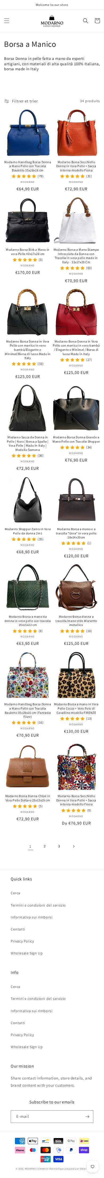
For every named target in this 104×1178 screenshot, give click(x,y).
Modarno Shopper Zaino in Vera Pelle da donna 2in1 (28, 531)
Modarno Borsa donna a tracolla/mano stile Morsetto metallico (76, 621)
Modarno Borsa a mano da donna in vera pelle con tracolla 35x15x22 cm (28, 621)
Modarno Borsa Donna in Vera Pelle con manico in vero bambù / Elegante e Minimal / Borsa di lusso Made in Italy (76, 347)
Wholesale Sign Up (27, 953)
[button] (7, 21)
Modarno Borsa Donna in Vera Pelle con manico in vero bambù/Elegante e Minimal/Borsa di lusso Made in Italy (28, 349)
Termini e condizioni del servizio (38, 905)
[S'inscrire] (87, 1116)
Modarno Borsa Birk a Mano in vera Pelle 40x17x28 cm (28, 252)
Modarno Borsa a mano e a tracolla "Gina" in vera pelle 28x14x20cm (76, 533)
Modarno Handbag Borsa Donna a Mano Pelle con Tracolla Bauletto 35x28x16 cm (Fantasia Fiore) (27, 710)
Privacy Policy (22, 941)
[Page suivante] (73, 846)
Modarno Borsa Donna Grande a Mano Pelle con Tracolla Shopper (76, 439)
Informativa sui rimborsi (31, 917)
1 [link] (30, 846)
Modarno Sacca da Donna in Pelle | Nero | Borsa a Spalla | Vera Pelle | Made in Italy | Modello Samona (28, 443)
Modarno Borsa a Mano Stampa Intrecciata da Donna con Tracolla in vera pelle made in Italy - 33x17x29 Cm (76, 256)
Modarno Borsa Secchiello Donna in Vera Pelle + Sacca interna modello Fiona (76, 166)
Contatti (18, 929)
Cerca (15, 893)
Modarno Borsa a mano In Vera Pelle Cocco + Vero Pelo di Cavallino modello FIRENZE (76, 708)
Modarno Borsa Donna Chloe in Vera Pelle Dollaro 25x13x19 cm (27, 798)
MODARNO (30, 1168)
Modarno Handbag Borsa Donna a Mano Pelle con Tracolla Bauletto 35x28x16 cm (27, 166)
